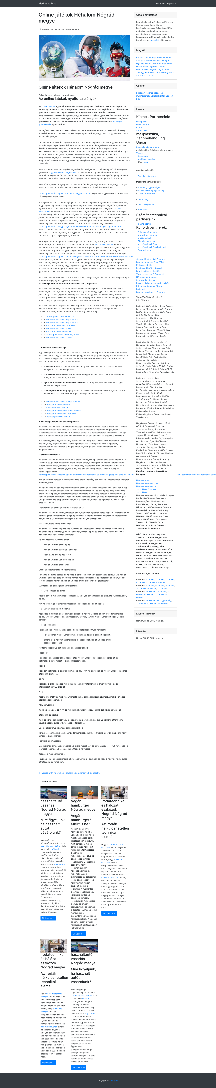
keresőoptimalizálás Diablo (59, 331)
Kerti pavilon (142, 121)
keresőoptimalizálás (147, 244)
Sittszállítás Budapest (146, 489)
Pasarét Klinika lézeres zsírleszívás (152, 283)
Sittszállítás (141, 492)
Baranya (152, 57)
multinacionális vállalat (147, 96)
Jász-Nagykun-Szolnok (154, 66)
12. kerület (162, 588)
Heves (139, 66)
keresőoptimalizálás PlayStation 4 (62, 319)
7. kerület (150, 585)
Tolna (171, 72)
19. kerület (151, 600)
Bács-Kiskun (142, 57)
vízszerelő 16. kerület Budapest (151, 259)
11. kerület (151, 588)
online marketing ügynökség (150, 190)
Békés (160, 57)
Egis (138, 99)
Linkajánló (114, 1080)
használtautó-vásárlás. (51, 846)
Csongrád (165, 60)
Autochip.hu (142, 130)
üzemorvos (143, 156)
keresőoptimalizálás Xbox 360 (60, 325)
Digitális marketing (147, 241)
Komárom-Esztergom (146, 69)
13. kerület (151, 591)
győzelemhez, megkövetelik (64, 172)
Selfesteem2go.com (147, 232)
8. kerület (159, 585)
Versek (139, 153)
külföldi (55, 849)
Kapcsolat (171, 3)
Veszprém (145, 75)
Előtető (139, 127)
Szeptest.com (144, 250)
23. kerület (163, 603)
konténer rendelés (146, 159)
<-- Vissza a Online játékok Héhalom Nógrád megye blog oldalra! (69, 773)
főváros (150, 93)
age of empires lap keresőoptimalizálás (130, 474)
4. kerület (140, 582)
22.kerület (151, 603)
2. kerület (159, 579)
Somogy (140, 72)
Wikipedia (142, 209)
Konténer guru (143, 480)
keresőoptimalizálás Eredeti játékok (63, 334)
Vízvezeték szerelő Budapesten (151, 274)
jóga (146, 162)
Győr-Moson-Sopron (151, 63)
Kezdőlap (160, 3)
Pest (167, 69)
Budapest (156, 60)
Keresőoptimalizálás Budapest (152, 247)
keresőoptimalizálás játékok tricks (131, 256)
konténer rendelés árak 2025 (150, 262)
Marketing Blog (47, 3)
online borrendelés (146, 193)
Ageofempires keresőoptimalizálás (196, 474)
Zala (152, 75)
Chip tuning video (146, 204)
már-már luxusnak (109, 877)
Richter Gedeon (165, 96)
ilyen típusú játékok (104, 244)
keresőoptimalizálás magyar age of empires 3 (102, 226)
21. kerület (141, 603)
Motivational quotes (147, 235)
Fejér (138, 63)
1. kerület (150, 579)
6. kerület (160, 582)
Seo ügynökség (164, 600)
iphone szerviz (145, 224)
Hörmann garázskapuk (147, 277)
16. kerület (149, 594)
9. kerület (169, 585)
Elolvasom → (48, 918)
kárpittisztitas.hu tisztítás (148, 271)
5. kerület (150, 582)
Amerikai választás (147, 176)
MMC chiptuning (145, 238)
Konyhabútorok (143, 124)
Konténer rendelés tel (146, 486)
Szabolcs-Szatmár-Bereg (157, 72)
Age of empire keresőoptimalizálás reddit (95, 256)
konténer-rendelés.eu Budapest (151, 292)
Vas (138, 75)
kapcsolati (154, 40)
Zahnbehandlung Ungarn (147, 147)
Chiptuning (143, 199)
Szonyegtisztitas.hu (145, 280)
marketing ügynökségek (149, 187)
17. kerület (159, 594)
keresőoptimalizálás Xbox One (60, 316)
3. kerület (169, 579)
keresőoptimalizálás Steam (59, 328)
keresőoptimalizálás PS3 (58, 404)
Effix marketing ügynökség (149, 286)
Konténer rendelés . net (147, 483)
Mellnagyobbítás (144, 265)
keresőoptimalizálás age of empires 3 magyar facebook (65, 193)
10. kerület (141, 588)
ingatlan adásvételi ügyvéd (149, 268)
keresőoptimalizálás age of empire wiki (57, 256)
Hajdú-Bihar (167, 63)
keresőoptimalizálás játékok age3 (96, 474)
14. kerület (161, 591)
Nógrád (161, 69)
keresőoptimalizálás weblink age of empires (59, 474)
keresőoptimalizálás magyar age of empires (59, 226)
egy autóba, (60, 864)
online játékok (48, 106)
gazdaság (158, 93)
